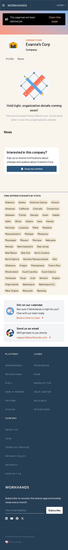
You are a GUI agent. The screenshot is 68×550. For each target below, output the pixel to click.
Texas (23, 278)
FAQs (37, 374)
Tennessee (10, 278)
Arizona (55, 202)
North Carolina (41, 252)
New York (25, 252)
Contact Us (13, 473)
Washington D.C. (47, 284)
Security (11, 464)
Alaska (22, 202)
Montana (37, 240)
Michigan (29, 233)
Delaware (10, 214)
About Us (11, 429)
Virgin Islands (11, 284)
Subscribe (54, 510)
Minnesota (43, 233)
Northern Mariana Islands (35, 259)
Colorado (37, 208)
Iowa (39, 221)
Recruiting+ (13, 374)
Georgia (34, 214)
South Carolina (29, 271)
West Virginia (11, 290)
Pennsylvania (37, 265)
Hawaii (55, 214)
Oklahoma (10, 265)
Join (8, 438)
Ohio (54, 259)
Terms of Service (17, 447)
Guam (45, 214)
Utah (32, 278)
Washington (29, 284)
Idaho (8, 221)
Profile (10, 58)
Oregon (23, 265)
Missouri (24, 240)
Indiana (29, 221)
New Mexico (11, 252)
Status (10, 409)
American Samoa (38, 202)
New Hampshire (25, 246)
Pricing (10, 400)
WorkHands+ (14, 365)
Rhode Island (11, 271)
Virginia (56, 278)
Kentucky (9, 227)
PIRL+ (9, 382)
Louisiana (23, 227)
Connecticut (53, 208)
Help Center (42, 391)
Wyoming (41, 290)
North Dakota (12, 259)
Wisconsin (28, 290)
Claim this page (55, 19)
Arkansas (10, 208)
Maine (35, 227)
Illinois (18, 221)
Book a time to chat (28, 317)
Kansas (50, 221)
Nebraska (50, 240)
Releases (40, 400)
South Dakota (49, 271)
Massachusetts (13, 233)
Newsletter (42, 382)
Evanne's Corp (38, 44)
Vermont (43, 278)
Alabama (9, 202)
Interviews (42, 409)
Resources (41, 365)
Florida (22, 214)
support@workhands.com (32, 337)
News (21, 58)
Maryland (47, 227)
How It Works (14, 391)
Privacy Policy (15, 456)
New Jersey (43, 246)
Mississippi (10, 240)
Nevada (9, 246)
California (24, 208)
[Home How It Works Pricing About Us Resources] (15, 5)
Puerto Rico (54, 265)
